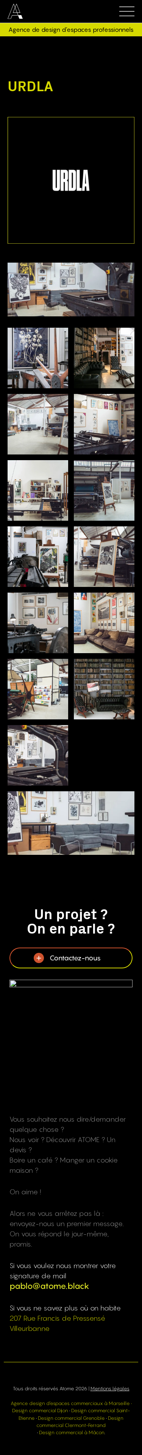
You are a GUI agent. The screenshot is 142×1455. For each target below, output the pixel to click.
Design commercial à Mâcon (72, 1432)
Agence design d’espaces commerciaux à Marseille (70, 1403)
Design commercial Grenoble (71, 1418)
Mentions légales (110, 1388)
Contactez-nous (75, 958)
